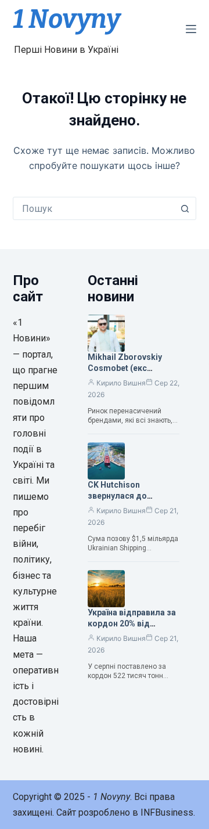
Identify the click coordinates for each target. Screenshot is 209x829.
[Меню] (191, 29)
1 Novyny (66, 19)
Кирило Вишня (121, 383)
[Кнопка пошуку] (185, 208)
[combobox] (93, 208)
